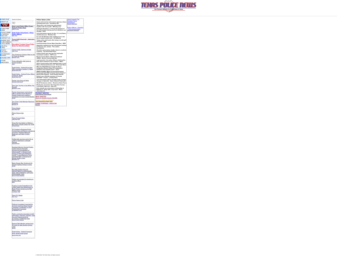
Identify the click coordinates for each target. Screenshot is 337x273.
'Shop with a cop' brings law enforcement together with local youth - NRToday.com (49, 26)
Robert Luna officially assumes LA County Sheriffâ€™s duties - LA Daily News (49, 76)
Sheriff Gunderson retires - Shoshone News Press (51, 83)
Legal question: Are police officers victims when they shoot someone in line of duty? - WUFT (51, 60)
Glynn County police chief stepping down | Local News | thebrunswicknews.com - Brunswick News (51, 64)
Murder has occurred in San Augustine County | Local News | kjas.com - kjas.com (51, 85)
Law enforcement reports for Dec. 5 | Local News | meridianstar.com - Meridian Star (51, 34)
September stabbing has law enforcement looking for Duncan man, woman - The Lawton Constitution (51, 47)
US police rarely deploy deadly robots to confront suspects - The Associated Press (51, 50)
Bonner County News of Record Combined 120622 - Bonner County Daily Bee (49, 57)
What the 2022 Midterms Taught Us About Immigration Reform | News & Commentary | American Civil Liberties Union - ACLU (49, 68)
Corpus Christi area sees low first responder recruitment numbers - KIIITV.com (50, 54)
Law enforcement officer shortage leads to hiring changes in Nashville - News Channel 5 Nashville (51, 80)
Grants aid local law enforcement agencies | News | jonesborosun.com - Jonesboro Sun (51, 22)
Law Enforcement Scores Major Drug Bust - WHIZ (51, 43)
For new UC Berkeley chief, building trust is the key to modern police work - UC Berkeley (51, 37)
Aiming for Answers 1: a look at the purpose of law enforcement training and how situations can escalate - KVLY (51, 30)
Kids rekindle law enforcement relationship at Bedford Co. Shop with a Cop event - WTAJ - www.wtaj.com (50, 89)
